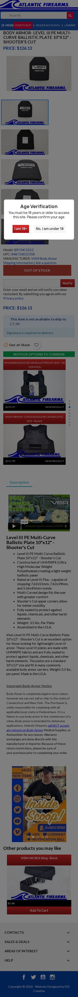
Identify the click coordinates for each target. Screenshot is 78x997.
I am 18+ (21, 228)
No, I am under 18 (49, 228)
